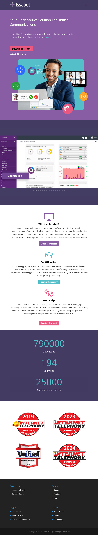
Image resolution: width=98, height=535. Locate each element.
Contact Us (16, 511)
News (56, 498)
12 (57, 190)
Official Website (49, 243)
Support (57, 490)
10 (53, 190)
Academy (57, 494)
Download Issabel (21, 48)
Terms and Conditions (21, 519)
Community (58, 519)
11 (55, 190)
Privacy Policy (17, 515)
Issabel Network (18, 490)
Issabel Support (49, 323)
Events (56, 515)
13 (59, 190)
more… (49, 37)
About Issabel (59, 511)
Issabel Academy (49, 282)
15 (64, 190)
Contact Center (18, 494)
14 (62, 190)
